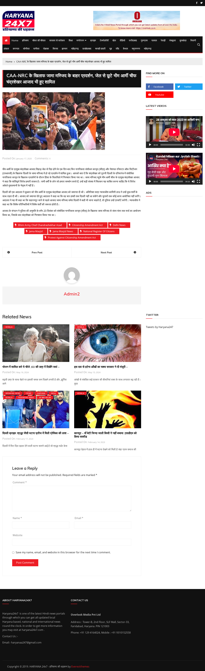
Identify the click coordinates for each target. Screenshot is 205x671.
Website (17, 535)
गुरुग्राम (144, 40)
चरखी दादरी (100, 48)
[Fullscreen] (198, 144)
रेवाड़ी (163, 40)
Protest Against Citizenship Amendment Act (72, 237)
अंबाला (6, 48)
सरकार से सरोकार (57, 40)
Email (79, 518)
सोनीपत (26, 48)
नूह (110, 48)
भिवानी (193, 40)
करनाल (16, 48)
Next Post (106, 252)
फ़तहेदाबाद (86, 48)
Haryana (41, 393)
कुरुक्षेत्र (183, 40)
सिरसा (55, 48)
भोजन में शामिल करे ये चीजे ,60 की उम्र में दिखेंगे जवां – (30, 367)
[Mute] (193, 144)
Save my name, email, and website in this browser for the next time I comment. (63, 552)
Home (15, 40)
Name (17, 518)
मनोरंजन (80, 40)
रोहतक (46, 48)
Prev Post (37, 252)
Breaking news (13, 393)
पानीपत (36, 48)
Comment (20, 482)
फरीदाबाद (133, 40)
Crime (28, 393)
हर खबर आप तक (45, 397)
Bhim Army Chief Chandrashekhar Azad (40, 225)
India (53, 393)
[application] (174, 132)
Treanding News (26, 397)
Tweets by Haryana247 (159, 327)
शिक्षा (71, 40)
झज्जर (64, 48)
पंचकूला (172, 40)
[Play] (150, 144)
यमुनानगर (136, 48)
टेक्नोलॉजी (104, 40)
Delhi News (119, 225)
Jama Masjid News (63, 231)
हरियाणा (25, 40)
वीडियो (122, 40)
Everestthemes (80, 666)
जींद (117, 48)
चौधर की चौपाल (38, 40)
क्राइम (93, 40)
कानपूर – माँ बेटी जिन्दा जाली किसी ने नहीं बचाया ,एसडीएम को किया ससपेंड (105, 434)
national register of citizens (99, 231)
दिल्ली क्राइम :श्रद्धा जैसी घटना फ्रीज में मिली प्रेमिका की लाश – (35, 433)
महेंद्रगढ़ (75, 48)
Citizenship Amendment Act (87, 225)
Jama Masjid (36, 231)
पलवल (154, 40)
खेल (114, 40)
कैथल (125, 48)
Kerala (9, 327)
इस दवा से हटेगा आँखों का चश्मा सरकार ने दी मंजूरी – (101, 367)
